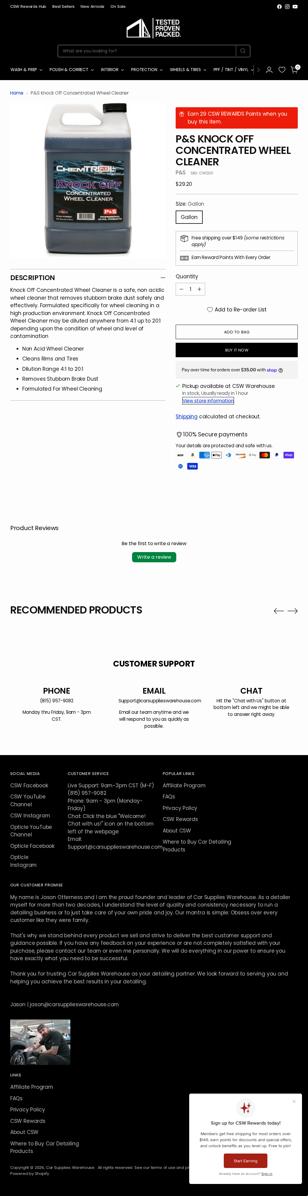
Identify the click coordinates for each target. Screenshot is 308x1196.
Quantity (187, 276)
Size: (190, 204)
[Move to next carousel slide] (293, 611)
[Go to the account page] (269, 70)
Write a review (154, 557)
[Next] (258, 70)
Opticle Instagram (23, 861)
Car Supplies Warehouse (71, 1167)
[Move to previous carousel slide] (279, 611)
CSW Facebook (29, 785)
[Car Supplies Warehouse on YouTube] (295, 6)
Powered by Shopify (29, 1173)
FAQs (169, 796)
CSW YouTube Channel (28, 800)
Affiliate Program (184, 785)
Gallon (189, 217)
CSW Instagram (30, 815)
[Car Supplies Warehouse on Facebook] (279, 6)
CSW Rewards (180, 819)
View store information (208, 401)
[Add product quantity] (199, 289)
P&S (181, 172)
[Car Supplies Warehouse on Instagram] (287, 6)
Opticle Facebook (32, 846)
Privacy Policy (180, 808)
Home (16, 93)
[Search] (243, 50)
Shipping (187, 416)
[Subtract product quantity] (181, 289)
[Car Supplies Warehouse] (154, 27)
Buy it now (236, 350)
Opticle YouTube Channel (31, 830)
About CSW (177, 830)
